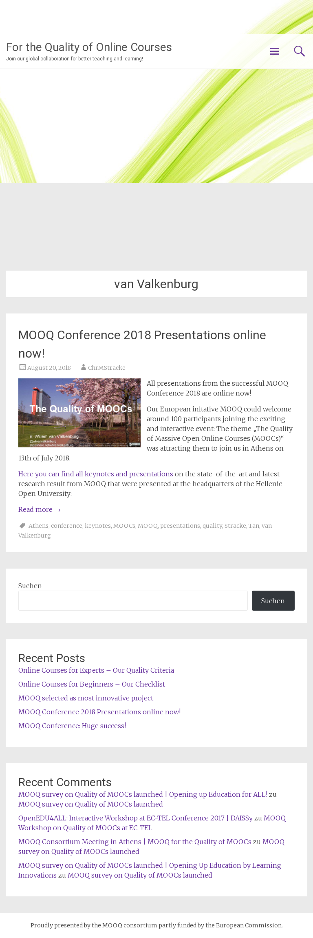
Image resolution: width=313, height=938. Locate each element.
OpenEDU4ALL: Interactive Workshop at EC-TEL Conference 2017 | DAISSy (135, 818)
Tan (254, 525)
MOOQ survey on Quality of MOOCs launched (90, 804)
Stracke (235, 525)
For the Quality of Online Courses (89, 47)
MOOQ (148, 525)
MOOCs (124, 525)
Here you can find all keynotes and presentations (95, 474)
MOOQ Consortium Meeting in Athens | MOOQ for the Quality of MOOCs (134, 842)
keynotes (98, 525)
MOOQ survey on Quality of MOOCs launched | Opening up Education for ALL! (142, 794)
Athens (38, 525)
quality (212, 525)
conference (66, 525)
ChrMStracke (107, 367)
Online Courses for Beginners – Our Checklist (91, 684)
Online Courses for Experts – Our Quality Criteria (96, 670)
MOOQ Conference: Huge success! (72, 726)
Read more (39, 509)
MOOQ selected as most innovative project (85, 698)
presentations (180, 525)
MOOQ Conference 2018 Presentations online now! (99, 712)
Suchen (30, 586)
